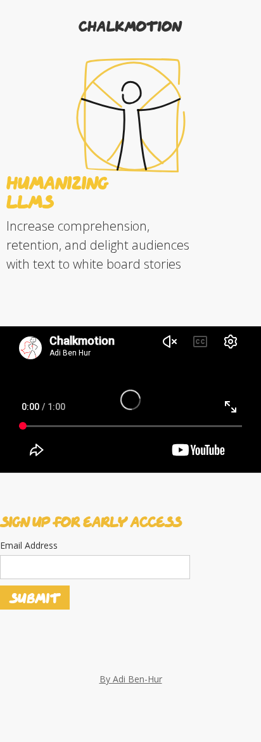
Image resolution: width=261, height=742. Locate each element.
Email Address (29, 545)
